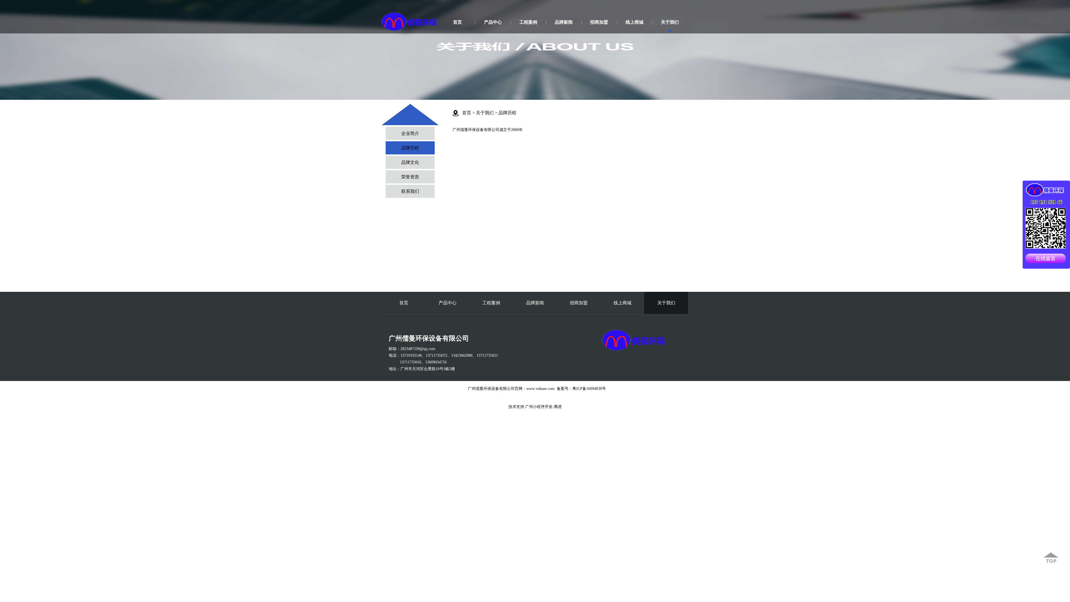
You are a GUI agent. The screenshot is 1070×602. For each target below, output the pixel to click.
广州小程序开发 (539, 407)
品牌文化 (410, 162)
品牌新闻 (564, 22)
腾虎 (558, 407)
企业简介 (410, 133)
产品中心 (493, 22)
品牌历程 (410, 147)
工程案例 (528, 22)
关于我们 (670, 22)
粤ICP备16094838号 (589, 389)
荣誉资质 (410, 176)
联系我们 (410, 191)
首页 (457, 22)
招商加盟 (599, 22)
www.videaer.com (540, 389)
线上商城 (634, 22)
